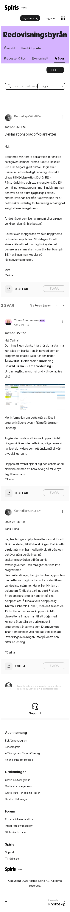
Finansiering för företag (19, 759)
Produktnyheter (31, 48)
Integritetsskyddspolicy (18, 825)
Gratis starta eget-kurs (19, 786)
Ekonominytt (40, 58)
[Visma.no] (16, 8)
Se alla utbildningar (16, 799)
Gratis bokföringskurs (17, 780)
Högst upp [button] (6, 902)
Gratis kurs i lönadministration (23, 792)
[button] (63, 117)
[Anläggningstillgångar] (63, 305)
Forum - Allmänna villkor (19, 819)
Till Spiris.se (12, 858)
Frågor (59, 58)
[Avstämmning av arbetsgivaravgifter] (56, 305)
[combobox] (35, 86)
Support (9, 852)
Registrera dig (30, 18)
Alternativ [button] (55, 71)
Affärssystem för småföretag (22, 753)
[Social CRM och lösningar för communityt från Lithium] (57, 903)
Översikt (9, 48)
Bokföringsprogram (16, 740)
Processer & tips (15, 58)
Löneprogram (12, 746)
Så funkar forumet (16, 832)
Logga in (50, 18)
